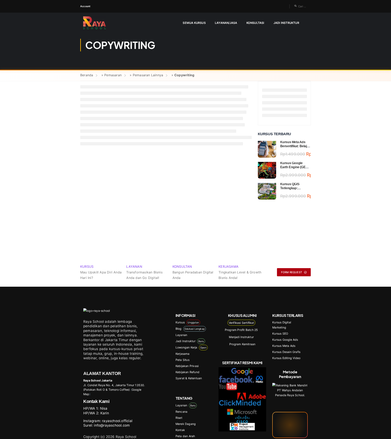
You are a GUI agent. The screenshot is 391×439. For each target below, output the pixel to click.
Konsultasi (255, 22)
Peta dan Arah (185, 436)
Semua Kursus (194, 22)
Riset (179, 417)
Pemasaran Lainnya (148, 75)
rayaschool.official (117, 421)
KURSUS (86, 266)
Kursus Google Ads (285, 339)
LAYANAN (134, 266)
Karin (104, 413)
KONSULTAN (182, 266)
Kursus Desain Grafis (286, 352)
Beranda (86, 75)
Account (85, 6)
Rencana (181, 411)
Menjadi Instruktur (241, 337)
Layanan (181, 335)
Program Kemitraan (242, 344)
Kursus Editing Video (286, 358)
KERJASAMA (228, 266)
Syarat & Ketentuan (189, 378)
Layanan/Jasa (226, 22)
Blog (190, 328)
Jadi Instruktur (286, 22)
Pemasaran (113, 75)
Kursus (187, 322)
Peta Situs (182, 360)
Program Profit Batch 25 (241, 330)
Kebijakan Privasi (187, 366)
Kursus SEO (280, 333)
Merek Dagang (186, 424)
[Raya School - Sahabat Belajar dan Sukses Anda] (96, 23)
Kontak (180, 430)
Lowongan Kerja (191, 347)
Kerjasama (183, 353)
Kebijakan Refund (187, 372)
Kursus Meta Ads (283, 345)
